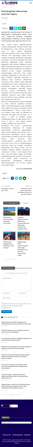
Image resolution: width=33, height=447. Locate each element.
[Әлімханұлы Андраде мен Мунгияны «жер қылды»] (9, 236)
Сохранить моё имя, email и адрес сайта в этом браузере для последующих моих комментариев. (16, 306)
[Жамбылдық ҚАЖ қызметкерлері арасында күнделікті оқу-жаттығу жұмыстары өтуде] (24, 236)
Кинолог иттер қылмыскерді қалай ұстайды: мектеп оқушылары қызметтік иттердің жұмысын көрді (15, 356)
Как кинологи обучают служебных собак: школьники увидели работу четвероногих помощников (14, 366)
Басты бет (7, 435)
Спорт (5, 207)
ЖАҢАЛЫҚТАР (7, 232)
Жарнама (27, 435)
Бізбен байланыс (17, 435)
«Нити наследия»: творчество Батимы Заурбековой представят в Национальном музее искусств (14, 376)
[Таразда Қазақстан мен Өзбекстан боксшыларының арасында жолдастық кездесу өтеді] (24, 211)
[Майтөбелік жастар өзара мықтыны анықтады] (9, 211)
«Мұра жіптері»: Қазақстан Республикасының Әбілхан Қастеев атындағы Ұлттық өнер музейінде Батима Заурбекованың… (15, 386)
